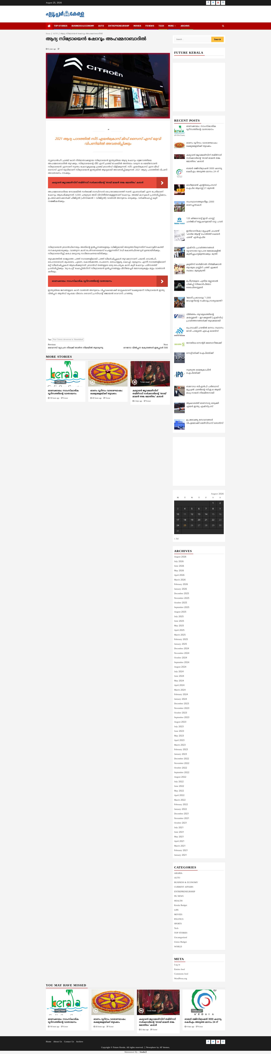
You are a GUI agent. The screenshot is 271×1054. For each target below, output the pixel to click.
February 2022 (181, 804)
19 (192, 520)
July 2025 (179, 616)
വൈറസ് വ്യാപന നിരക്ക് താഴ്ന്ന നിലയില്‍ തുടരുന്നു (75, 346)
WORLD (178, 946)
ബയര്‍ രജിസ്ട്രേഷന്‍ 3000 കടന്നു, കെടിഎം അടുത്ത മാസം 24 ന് (203, 1021)
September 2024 (181, 662)
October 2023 (180, 713)
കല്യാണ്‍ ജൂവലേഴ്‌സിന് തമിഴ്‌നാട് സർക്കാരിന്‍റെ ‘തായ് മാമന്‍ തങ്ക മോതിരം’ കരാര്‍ (149, 393)
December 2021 (181, 813)
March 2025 (180, 635)
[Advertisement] (108, 225)
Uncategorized (180, 937)
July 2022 (179, 781)
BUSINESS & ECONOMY (83, 26)
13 (199, 514)
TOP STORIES (60, 26)
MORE (171, 26)
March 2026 (180, 580)
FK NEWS (149, 26)
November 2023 (181, 708)
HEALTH (178, 901)
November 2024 (181, 653)
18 (185, 520)
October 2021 (180, 823)
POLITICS (178, 919)
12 (192, 514)
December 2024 (181, 648)
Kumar (65, 398)
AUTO (101, 26)
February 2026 (181, 584)
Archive (185, 26)
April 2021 (179, 841)
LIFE (176, 910)
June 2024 (179, 676)
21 (206, 520)
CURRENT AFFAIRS (183, 887)
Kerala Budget (180, 905)
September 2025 (181, 607)
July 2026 (179, 561)
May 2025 (179, 625)
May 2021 (179, 836)
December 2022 (181, 758)
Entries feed (179, 969)
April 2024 (179, 685)
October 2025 (180, 602)
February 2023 (181, 749)
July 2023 (179, 726)
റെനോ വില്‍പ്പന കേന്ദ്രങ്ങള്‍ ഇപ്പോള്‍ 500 (146, 346)
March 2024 (180, 690)
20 (199, 520)
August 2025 (180, 612)
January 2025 (180, 644)
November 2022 (181, 763)
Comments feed (181, 974)
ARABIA (178, 873)
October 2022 (180, 768)
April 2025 (179, 630)
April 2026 (179, 575)
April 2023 (179, 740)
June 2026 (179, 566)
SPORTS (178, 923)
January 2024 (180, 699)
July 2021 (179, 827)
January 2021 (180, 855)
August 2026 (180, 557)
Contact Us (69, 1041)
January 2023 (180, 754)
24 (178, 525)
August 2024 (180, 667)
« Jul (176, 539)
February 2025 (181, 639)
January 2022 (180, 809)
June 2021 (179, 832)
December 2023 (181, 703)
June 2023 (179, 731)
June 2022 (179, 786)
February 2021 (181, 850)
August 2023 (180, 722)
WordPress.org (180, 978)
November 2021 (181, 818)
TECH (161, 26)
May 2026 (179, 570)
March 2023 (180, 745)
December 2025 (181, 593)
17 (178, 520)
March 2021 (180, 846)
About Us (57, 1041)
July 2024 (179, 671)
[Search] (223, 26)
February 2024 (181, 694)
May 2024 (179, 681)
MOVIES (137, 26)
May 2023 (179, 736)
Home (48, 1041)
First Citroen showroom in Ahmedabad (68, 339)
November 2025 (181, 598)
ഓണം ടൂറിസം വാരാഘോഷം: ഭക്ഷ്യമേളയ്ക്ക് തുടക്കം (106, 392)
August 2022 (180, 777)
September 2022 (181, 772)
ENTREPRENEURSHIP (118, 26)
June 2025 (179, 621)
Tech (176, 928)
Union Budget (180, 942)
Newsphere (151, 1047)
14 (206, 514)
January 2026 (180, 589)
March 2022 (180, 800)
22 (213, 520)
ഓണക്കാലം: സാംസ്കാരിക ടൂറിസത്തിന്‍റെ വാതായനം (63, 392)
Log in (177, 965)
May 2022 (179, 791)
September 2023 (181, 717)
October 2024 (180, 658)
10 (178, 514)
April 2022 (179, 795)
